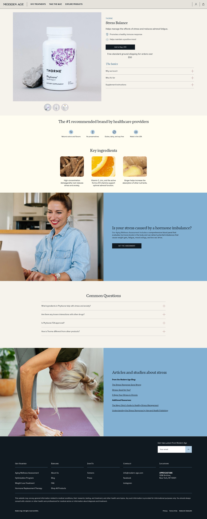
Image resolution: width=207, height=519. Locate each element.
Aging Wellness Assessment (27, 473)
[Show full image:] (47, 107)
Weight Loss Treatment (24, 483)
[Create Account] (196, 4)
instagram (127, 483)
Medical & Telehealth (185, 511)
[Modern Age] (13, 4)
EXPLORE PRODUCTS (73, 4)
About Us (55, 473)
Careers (90, 473)
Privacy (165, 511)
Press (89, 478)
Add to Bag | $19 (120, 47)
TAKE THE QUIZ (55, 4)
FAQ (52, 483)
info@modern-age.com (133, 473)
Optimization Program (24, 478)
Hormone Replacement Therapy (28, 488)
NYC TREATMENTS (38, 4)
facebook (127, 478)
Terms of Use (173, 511)
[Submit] (188, 449)
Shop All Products (58, 488)
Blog (53, 478)
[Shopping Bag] (203, 4)
